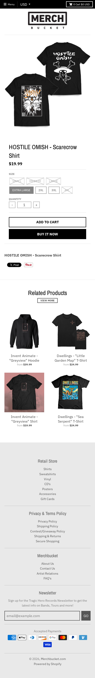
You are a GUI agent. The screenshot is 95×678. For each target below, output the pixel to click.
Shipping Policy (47, 526)
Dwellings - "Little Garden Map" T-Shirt (71, 358)
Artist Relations (47, 573)
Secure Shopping (47, 541)
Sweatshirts (47, 474)
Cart (81, 4)
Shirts (48, 469)
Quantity (15, 199)
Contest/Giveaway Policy (47, 531)
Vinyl (47, 479)
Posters (47, 489)
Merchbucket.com (53, 659)
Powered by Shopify (47, 664)
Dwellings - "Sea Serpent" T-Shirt (71, 418)
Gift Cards (48, 499)
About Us (47, 564)
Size (12, 174)
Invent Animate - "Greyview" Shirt (24, 418)
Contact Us (47, 568)
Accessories (47, 494)
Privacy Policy (47, 521)
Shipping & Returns (47, 536)
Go (86, 616)
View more (47, 300)
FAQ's (47, 578)
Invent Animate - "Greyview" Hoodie (24, 358)
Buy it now (47, 234)
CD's (47, 484)
